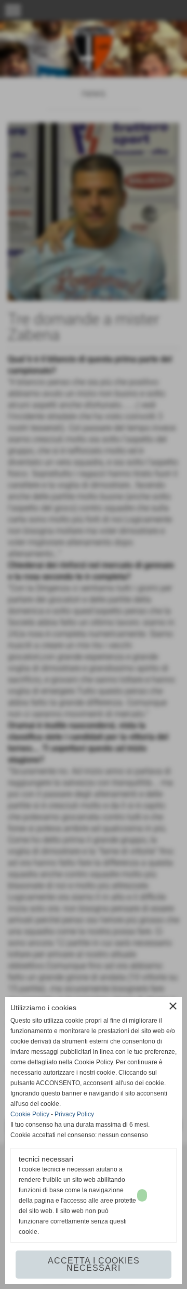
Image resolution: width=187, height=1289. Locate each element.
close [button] (173, 1006)
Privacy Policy (74, 1114)
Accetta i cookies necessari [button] (94, 1264)
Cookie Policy (29, 1114)
